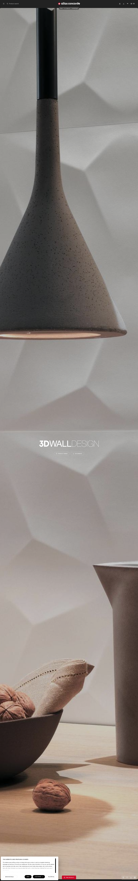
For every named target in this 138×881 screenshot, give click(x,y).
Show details (9, 876)
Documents (78, 453)
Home (61, 8)
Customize (38, 876)
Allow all (51, 876)
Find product (70, 877)
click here (41, 872)
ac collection (67, 8)
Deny (28, 876)
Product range (62, 453)
